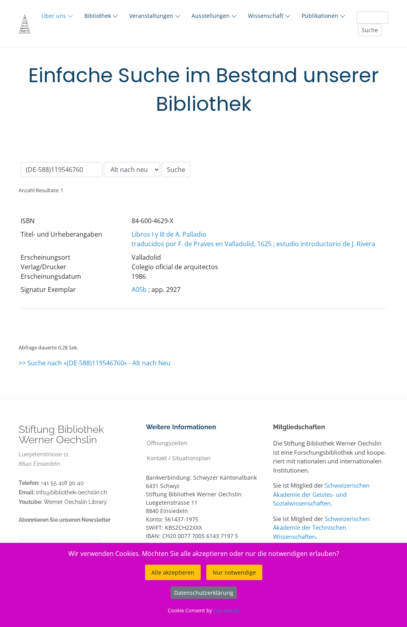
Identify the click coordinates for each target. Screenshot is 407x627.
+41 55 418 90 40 (62, 483)
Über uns (54, 15)
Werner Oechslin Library (75, 502)
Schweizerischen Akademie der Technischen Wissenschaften (321, 527)
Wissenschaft (266, 15)
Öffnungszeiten (167, 442)
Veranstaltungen (152, 15)
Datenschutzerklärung (203, 592)
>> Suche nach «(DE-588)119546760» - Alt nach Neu (95, 363)
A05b (139, 289)
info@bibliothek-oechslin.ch (71, 492)
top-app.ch (226, 610)
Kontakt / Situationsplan (179, 457)
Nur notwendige (234, 572)
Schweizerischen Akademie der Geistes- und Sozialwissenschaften (321, 494)
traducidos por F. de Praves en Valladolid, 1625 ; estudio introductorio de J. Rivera (253, 243)
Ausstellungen (211, 15)
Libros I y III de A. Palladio (169, 234)
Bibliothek (98, 15)
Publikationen (321, 15)
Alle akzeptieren (172, 572)
